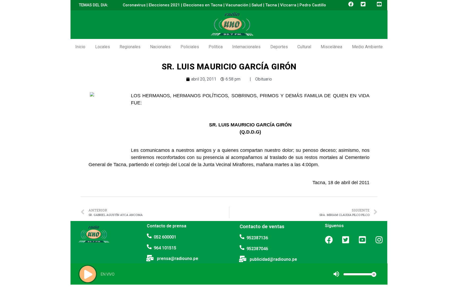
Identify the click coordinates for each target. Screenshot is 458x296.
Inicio (80, 46)
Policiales (189, 46)
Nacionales (160, 46)
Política (216, 46)
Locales (102, 46)
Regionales (130, 46)
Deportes (279, 46)
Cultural (304, 46)
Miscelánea (331, 46)
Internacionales (246, 46)
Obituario (263, 79)
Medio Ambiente (367, 46)
